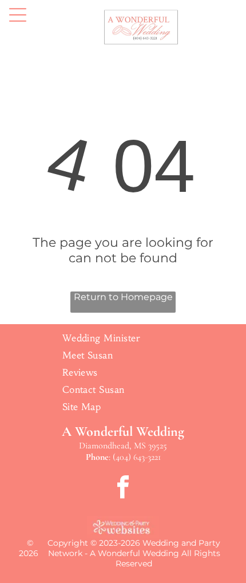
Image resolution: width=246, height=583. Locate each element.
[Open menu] (17, 14)
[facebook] (123, 488)
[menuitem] (123, 337)
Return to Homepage (123, 297)
